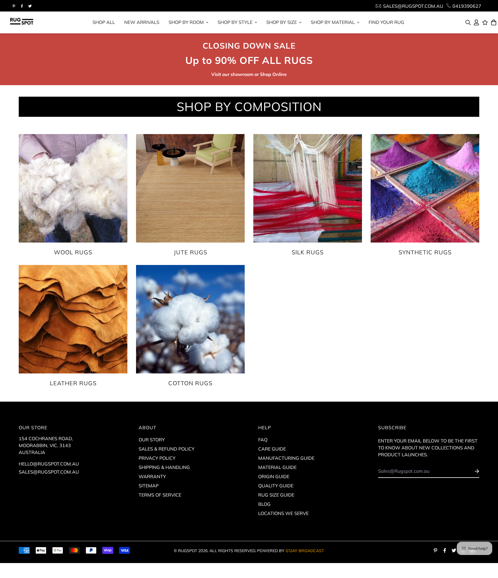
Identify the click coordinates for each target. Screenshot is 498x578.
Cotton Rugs (190, 383)
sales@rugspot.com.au (49, 472)
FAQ (262, 439)
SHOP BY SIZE (281, 22)
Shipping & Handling (164, 467)
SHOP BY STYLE (235, 22)
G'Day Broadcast (305, 550)
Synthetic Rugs (425, 252)
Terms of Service (160, 495)
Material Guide (277, 467)
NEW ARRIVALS (141, 22)
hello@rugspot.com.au (49, 464)
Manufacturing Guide (286, 458)
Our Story (152, 439)
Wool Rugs (73, 252)
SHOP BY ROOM (186, 22)
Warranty (152, 476)
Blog (264, 504)
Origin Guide (273, 476)
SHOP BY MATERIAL (333, 22)
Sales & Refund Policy (167, 449)
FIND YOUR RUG (386, 22)
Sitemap (149, 486)
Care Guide (272, 449)
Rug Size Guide (276, 495)
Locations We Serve (283, 513)
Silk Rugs (308, 252)
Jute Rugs (190, 252)
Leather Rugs (73, 383)
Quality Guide (275, 486)
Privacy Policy (157, 458)
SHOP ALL (104, 22)
